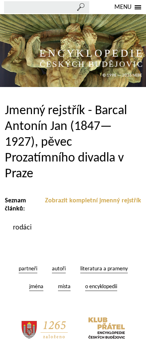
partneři (28, 269)
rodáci (23, 228)
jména (36, 287)
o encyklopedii (101, 287)
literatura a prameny (104, 269)
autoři (59, 269)
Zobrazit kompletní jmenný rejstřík (93, 201)
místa (64, 287)
